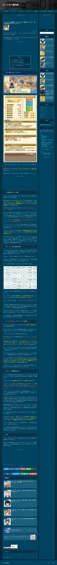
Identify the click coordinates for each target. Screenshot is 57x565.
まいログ (43, 138)
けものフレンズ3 (6, 464)
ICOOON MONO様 (48, 154)
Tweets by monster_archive (45, 124)
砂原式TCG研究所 (44, 136)
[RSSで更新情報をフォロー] (33, 474)
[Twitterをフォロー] (16, 474)
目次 (19, 57)
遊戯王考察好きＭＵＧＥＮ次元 (46, 144)
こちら (49, 131)
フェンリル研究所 (44, 145)
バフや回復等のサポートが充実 (17, 61)
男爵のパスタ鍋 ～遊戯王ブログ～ (47, 143)
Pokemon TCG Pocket (47, 107)
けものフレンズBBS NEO (45, 149)
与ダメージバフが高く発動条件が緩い (18, 62)
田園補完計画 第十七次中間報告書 (47, 142)
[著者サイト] (8, 474)
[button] (53, 32)
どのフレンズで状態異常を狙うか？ (18, 65)
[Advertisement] (20, 18)
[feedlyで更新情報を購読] (24, 474)
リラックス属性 (11, 464)
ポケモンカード (47, 111)
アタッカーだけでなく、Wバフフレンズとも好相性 (20, 64)
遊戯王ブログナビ (44, 137)
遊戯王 (47, 116)
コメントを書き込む (20, 554)
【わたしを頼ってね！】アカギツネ (18, 59)
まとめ (13, 67)
